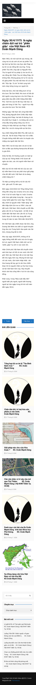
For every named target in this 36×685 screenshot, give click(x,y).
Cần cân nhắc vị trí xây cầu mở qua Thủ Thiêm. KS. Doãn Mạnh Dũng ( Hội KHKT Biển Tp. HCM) (17, 482)
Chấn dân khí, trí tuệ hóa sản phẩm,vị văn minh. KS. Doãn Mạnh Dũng (17, 411)
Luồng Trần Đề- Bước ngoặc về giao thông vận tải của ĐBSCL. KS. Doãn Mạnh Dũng (17, 635)
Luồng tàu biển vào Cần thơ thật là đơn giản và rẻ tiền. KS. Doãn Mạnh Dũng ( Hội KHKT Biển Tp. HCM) (17, 645)
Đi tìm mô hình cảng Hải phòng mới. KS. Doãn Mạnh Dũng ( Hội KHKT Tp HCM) (17, 663)
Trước (8, 321)
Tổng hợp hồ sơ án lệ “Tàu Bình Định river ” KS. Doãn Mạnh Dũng (17, 365)
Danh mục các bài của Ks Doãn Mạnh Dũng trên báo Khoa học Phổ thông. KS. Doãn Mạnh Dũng (17, 530)
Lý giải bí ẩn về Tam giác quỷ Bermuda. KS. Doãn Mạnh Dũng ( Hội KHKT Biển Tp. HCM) (17, 626)
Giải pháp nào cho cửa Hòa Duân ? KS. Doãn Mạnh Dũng (17, 448)
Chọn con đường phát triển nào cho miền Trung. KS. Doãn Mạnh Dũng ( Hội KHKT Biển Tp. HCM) (18, 654)
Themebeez (16, 680)
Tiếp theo (27, 321)
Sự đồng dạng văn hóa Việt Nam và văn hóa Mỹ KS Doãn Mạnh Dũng (17, 576)
